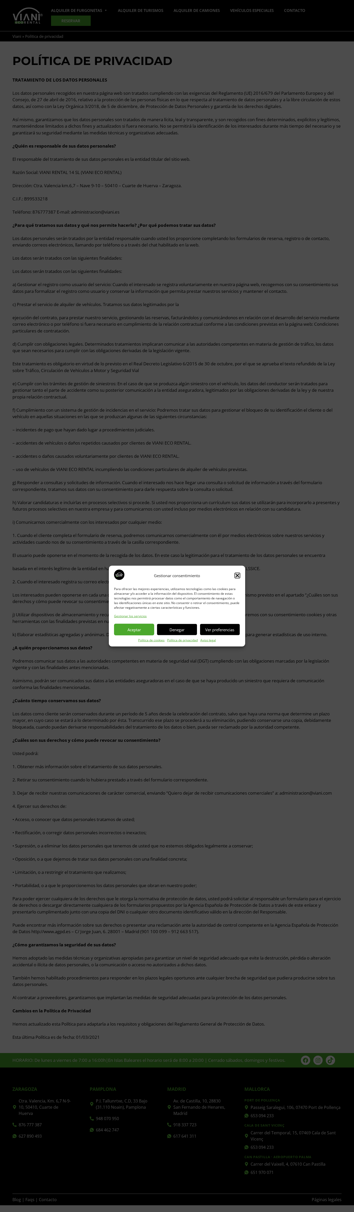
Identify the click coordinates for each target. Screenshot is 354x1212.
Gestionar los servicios (130, 616)
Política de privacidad (182, 640)
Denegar (177, 629)
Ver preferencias (219, 629)
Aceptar (134, 629)
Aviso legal (208, 640)
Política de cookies (151, 640)
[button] (237, 575)
